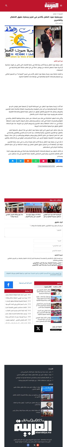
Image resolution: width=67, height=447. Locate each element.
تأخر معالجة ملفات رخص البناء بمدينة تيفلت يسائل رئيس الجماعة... (26, 411)
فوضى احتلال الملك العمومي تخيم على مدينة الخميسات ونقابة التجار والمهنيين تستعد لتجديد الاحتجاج (43, 320)
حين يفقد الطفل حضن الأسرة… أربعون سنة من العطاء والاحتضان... (26, 404)
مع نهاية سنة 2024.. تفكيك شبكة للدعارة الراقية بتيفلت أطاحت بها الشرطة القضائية (43, 299)
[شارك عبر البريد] (43, 161)
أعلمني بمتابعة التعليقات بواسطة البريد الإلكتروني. (47, 263)
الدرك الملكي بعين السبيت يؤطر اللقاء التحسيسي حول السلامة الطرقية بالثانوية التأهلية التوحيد (43, 313)
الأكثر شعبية (47, 287)
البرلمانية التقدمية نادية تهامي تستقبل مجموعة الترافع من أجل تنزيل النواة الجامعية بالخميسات (52, 217)
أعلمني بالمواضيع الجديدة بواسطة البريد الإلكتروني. (46, 265)
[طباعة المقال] (12, 161)
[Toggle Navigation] (61, 5)
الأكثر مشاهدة (57, 287)
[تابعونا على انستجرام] (31, 445)
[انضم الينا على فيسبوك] (28, 445)
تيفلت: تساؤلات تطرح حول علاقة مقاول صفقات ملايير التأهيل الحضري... (33, 375)
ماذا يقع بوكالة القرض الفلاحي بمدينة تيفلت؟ (14, 216)
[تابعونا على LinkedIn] (41, 445)
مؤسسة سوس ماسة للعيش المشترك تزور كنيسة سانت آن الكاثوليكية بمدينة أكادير (43, 306)
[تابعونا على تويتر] (34, 445)
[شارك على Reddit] (28, 161)
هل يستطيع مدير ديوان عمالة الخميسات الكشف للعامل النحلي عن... (26, 396)
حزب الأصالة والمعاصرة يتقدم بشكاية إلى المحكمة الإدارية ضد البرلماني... (33, 378)
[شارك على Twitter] (51, 161)
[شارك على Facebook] (59, 161)
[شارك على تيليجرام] (20, 161)
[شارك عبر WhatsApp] (35, 161)
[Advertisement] (33, 91)
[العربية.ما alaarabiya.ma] (32, 427)
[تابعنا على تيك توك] (24, 445)
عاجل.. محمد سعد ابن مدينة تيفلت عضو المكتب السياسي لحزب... (35, 372)
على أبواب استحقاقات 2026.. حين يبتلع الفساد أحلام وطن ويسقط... (34, 380)
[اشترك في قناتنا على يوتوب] (37, 445)
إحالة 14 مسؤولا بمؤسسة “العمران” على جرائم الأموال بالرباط (33, 217)
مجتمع (54, 14)
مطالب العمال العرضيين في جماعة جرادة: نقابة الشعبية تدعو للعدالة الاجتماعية (43, 291)
